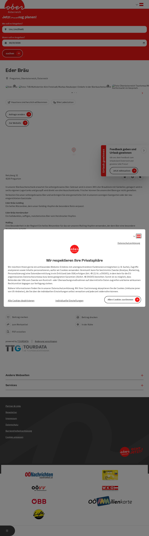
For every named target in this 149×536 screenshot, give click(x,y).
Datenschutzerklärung (129, 243)
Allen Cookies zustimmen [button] (120, 299)
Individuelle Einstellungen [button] (69, 300)
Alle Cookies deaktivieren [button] (21, 300)
